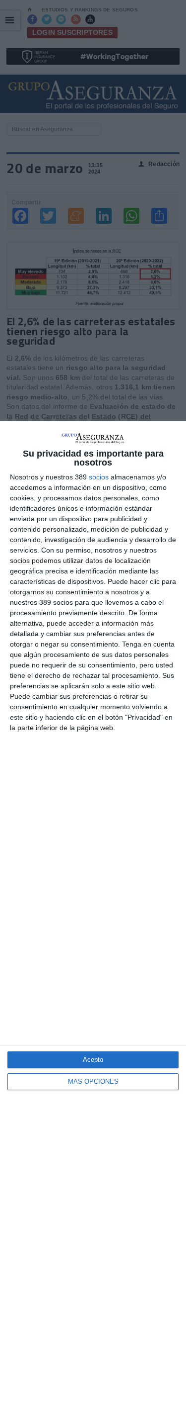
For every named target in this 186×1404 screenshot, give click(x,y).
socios (99, 476)
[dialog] (93, 912)
